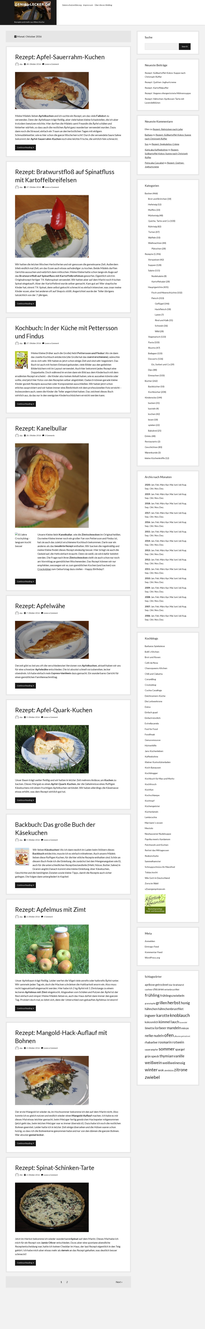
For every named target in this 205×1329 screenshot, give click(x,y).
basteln (152, 408)
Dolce (148, 707)
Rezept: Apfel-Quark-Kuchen (53, 710)
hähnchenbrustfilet (171, 1009)
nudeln (159, 1036)
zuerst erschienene (97, 356)
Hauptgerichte (155, 287)
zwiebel (152, 1077)
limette (149, 1028)
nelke (149, 1036)
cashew (148, 989)
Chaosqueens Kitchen (156, 668)
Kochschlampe (152, 795)
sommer (167, 1048)
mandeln (174, 1028)
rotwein (178, 1042)
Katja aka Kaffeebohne (156, 149)
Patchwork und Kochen (156, 844)
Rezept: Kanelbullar (41, 428)
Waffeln (152, 237)
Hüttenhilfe (150, 745)
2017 (147, 512)
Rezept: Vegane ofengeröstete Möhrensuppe (168, 93)
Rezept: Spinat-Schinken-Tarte (54, 1167)
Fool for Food (151, 729)
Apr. (167, 484)
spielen (151, 425)
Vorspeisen (154, 259)
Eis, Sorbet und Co (161, 364)
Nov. (157, 488)
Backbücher (154, 386)
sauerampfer (151, 1049)
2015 (147, 531)
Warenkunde (151, 452)
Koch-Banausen (153, 767)
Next (118, 1281)
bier (170, 984)
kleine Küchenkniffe (155, 458)
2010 (147, 578)
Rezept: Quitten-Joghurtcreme (160, 82)
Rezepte (149, 254)
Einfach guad (151, 712)
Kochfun (149, 789)
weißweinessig (173, 1063)
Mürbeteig (153, 215)
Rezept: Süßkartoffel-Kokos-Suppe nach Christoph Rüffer (166, 153)
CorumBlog (150, 679)
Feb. (157, 484)
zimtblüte (169, 1070)
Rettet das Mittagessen (157, 850)
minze (185, 1028)
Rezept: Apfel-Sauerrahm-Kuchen (60, 56)
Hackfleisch (161, 309)
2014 (147, 540)
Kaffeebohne (151, 756)
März (162, 484)
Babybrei (152, 430)
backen (151, 403)
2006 (147, 615)
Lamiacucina (151, 817)
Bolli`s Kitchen (152, 651)
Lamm (158, 314)
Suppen (152, 265)
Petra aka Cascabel (154, 162)
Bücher (148, 380)
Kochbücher (154, 392)
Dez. (161, 498)
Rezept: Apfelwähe (40, 605)
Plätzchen (156, 248)
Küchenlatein (151, 811)
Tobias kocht (151, 872)
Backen (148, 193)
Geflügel (159, 303)
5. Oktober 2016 (33, 717)
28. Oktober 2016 (33, 64)
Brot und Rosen (152, 657)
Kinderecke (150, 397)
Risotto (152, 347)
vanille (179, 1056)
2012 (147, 559)
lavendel (183, 1022)
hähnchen (151, 1009)
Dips (150, 369)
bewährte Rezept (63, 545)
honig (185, 1003)
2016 (147, 522)
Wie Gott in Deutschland (157, 878)
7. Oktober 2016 (33, 613)
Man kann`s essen (154, 822)
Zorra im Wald (151, 883)
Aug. (184, 484)
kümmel (164, 1022)
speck (155, 1056)
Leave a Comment (52, 64)
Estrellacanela (152, 723)
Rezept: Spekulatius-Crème (165, 144)
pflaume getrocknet (182, 1036)
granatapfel (150, 1003)
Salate (151, 270)
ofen (169, 1035)
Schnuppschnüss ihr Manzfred (160, 867)
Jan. (153, 503)
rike (21, 64)
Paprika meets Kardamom (157, 839)
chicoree (158, 989)
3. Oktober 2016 (33, 916)
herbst (174, 1002)
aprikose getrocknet (156, 984)
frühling (152, 995)
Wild (157, 331)
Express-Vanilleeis (61, 673)
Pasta (151, 342)
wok (161, 1070)
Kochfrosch (150, 784)
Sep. (147, 488)
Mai (171, 484)
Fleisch (155, 298)
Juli (179, 484)
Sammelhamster (153, 861)
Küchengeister (152, 806)
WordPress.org (152, 957)
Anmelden (150, 941)
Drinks (148, 436)
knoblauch (180, 1015)
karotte (162, 1015)
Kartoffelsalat (158, 281)
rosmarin (165, 1042)
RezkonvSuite (152, 855)
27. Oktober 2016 (33, 187)
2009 (147, 587)
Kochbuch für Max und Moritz (159, 778)
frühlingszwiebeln (172, 995)
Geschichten (151, 447)
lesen (151, 419)
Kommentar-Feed (153, 952)
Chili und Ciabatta (154, 673)
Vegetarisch (154, 336)
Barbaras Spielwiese (155, 646)
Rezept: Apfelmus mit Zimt (50, 909)
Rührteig (152, 226)
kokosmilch (151, 1022)
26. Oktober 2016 (33, 435)
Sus (146, 144)
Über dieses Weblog (103, 5)
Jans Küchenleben (154, 751)
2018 (147, 503)
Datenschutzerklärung (72, 5)
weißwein (153, 1062)
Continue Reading (26, 148)
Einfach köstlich (152, 718)
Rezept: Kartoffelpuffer (156, 87)
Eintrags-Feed (152, 946)
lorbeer (160, 1028)
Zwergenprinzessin (155, 889)
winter (151, 1069)
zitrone (180, 1069)
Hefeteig (152, 204)
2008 (147, 597)
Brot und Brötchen (157, 198)
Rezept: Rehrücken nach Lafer (168, 129)
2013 (147, 550)
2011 (147, 569)
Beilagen (152, 353)
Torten (151, 232)
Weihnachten (155, 243)
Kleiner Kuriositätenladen (158, 762)
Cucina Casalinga (153, 690)
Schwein (159, 325)
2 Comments (50, 435)
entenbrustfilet (171, 989)
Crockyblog (44, 569)
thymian (166, 1056)
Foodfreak (150, 734)
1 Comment (48, 916)
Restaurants (151, 441)
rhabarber (151, 1042)
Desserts (152, 358)
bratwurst (178, 984)
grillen (161, 1002)
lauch (175, 1022)
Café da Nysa (151, 662)
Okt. (152, 498)
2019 (147, 494)
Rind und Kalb (162, 320)
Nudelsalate (158, 276)
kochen (152, 414)
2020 (147, 484)
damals (65, 1250)
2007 (147, 606)
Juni (176, 484)
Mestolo (149, 828)
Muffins (152, 209)
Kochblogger (151, 773)
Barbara (148, 134)
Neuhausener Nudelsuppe (158, 833)
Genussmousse (152, 740)
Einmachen (153, 375)
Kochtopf (149, 800)
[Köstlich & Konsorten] (155, 912)
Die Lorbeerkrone (153, 701)
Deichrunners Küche (155, 695)
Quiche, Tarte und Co (159, 221)
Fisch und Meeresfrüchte (164, 292)
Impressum (88, 5)
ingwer (150, 1015)
